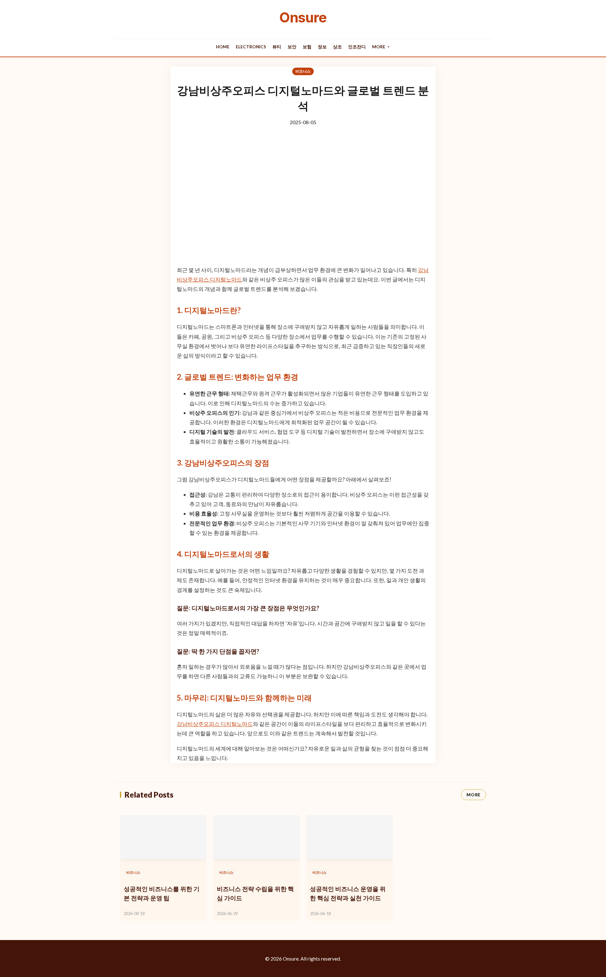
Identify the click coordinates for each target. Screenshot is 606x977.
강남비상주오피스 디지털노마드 (215, 724)
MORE (473, 794)
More (381, 46)
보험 (307, 46)
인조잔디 (357, 46)
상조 (337, 46)
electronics (251, 46)
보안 (292, 46)
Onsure (303, 17)
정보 (322, 46)
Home (222, 46)
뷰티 (276, 46)
